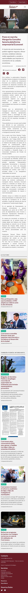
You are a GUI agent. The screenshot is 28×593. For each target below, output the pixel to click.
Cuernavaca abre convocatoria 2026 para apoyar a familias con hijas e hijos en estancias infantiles (9, 445)
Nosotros (4, 581)
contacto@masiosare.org (6, 558)
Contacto (4, 556)
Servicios (4, 568)
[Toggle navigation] (25, 6)
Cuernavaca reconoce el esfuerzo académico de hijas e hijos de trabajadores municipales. (9, 490)
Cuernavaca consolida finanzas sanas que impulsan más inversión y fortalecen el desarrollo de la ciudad (10, 337)
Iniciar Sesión (22, 2)
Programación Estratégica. (10, 565)
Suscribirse (13, 2)
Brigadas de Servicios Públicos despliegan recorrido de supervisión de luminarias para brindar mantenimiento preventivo (9, 382)
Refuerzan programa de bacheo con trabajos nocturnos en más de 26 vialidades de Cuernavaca (9, 536)
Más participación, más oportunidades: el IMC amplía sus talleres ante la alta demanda (9, 301)
